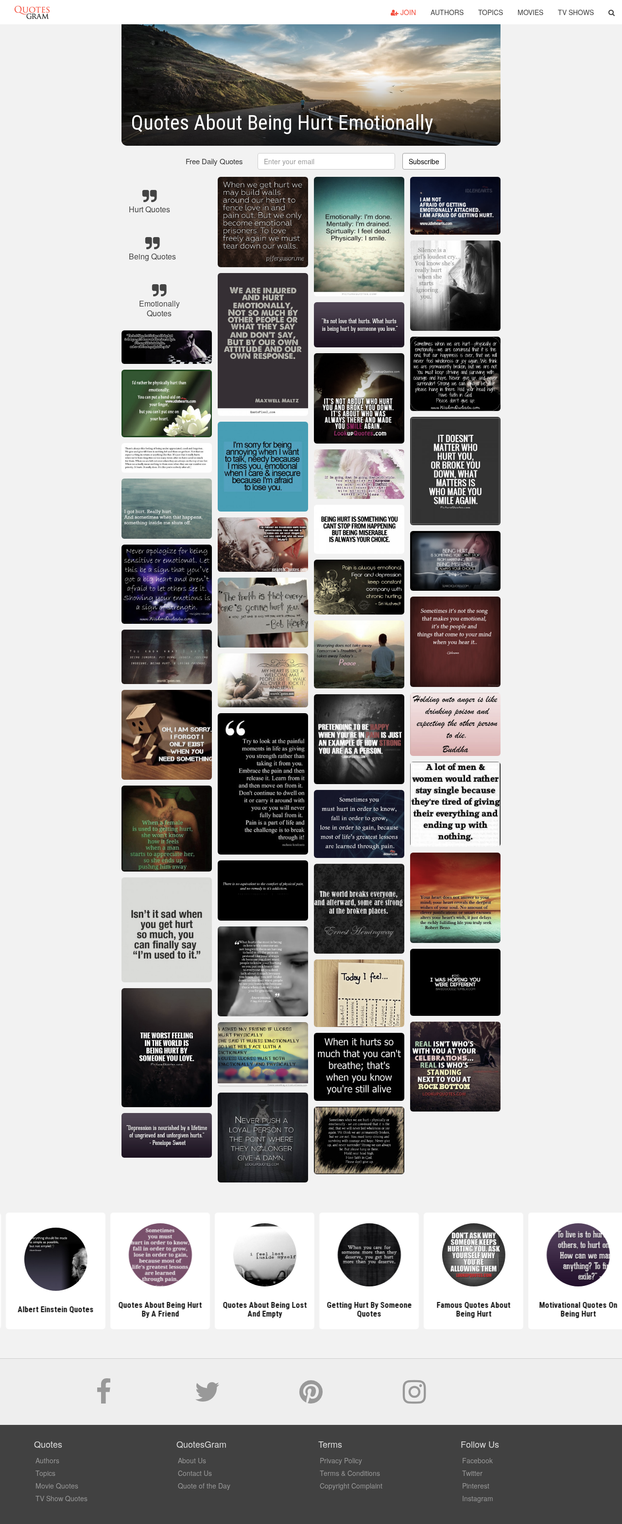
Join (407, 12)
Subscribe (424, 161)
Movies (530, 12)
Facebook (477, 1460)
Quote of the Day (204, 1485)
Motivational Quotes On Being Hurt (520, 1310)
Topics (490, 12)
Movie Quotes (56, 1485)
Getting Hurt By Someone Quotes (311, 1310)
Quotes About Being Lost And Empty (207, 1310)
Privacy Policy (341, 1460)
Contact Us (195, 1473)
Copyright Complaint (351, 1485)
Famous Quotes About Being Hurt (415, 1310)
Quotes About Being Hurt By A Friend (102, 1310)
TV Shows (576, 12)
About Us (192, 1460)
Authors (447, 12)
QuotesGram (32, 12)
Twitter (472, 1473)
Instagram (477, 1498)
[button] (611, 12)
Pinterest (475, 1485)
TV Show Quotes (61, 1498)
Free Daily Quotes (214, 161)
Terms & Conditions (350, 1473)
